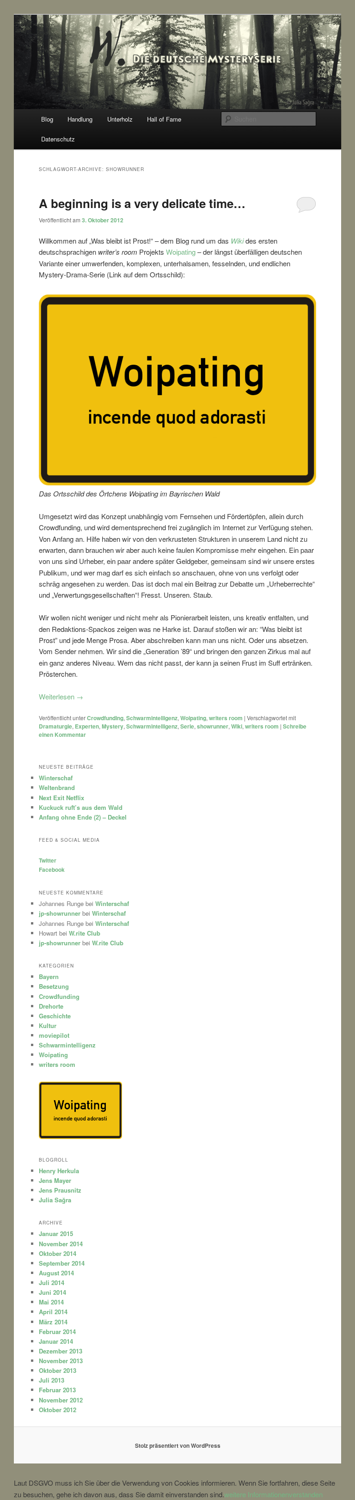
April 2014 (53, 1311)
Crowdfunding (105, 718)
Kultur (47, 1025)
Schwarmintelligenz (152, 718)
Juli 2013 (51, 1380)
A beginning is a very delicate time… (142, 203)
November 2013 (61, 1360)
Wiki (236, 726)
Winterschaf (56, 777)
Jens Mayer (55, 1180)
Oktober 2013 (57, 1370)
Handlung (79, 119)
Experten (87, 726)
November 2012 (61, 1400)
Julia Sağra (55, 1199)
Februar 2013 (57, 1389)
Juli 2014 (51, 1282)
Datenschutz (58, 139)
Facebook (52, 869)
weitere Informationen (256, 1494)
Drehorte (51, 1006)
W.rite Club (84, 933)
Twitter (47, 860)
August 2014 (56, 1272)
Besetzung (54, 986)
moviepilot (54, 1035)
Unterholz (120, 119)
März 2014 (53, 1321)
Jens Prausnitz (60, 1190)
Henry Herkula (59, 1170)
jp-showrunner (59, 913)
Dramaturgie (55, 726)
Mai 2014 (51, 1302)
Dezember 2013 (60, 1351)
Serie (187, 726)
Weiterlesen (61, 696)
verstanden (306, 1494)
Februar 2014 (57, 1331)
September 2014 (62, 1263)
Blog (47, 119)
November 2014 (61, 1243)
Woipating (181, 252)
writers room (226, 718)
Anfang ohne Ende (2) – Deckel (83, 817)
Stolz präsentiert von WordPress (177, 1445)
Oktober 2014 (57, 1253)
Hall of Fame (164, 119)
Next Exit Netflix (61, 797)
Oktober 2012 (57, 1409)
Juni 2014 (52, 1292)
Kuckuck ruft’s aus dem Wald (80, 807)
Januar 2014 (56, 1341)
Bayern (49, 976)
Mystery (112, 726)
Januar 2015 (56, 1233)
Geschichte (55, 1015)
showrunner (212, 726)
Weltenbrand (57, 787)
